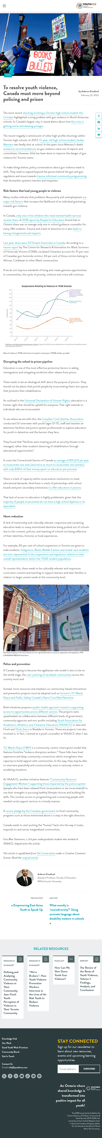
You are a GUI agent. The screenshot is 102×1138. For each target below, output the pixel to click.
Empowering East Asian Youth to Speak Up (28, 907)
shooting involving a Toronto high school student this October (43, 115)
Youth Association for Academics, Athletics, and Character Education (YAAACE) (42, 722)
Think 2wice (22, 729)
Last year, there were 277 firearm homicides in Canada (34, 243)
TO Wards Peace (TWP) (17, 747)
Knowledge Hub (9, 1038)
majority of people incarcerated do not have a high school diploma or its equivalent (44, 503)
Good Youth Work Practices (15, 1047)
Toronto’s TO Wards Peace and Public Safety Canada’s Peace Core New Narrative (43, 695)
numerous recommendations (19, 149)
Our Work (6, 1043)
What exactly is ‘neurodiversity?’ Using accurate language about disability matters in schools (67, 912)
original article (30, 857)
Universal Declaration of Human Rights (47, 400)
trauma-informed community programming (61, 176)
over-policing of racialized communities (49, 674)
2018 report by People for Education (43, 220)
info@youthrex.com (18, 1067)
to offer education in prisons (65, 487)
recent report (11, 247)
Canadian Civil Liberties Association (62, 419)
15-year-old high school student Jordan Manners (43, 142)
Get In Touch (8, 1056)
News (8, 75)
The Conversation (46, 853)
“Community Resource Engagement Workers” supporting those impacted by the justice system (44, 781)
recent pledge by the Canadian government (31, 811)
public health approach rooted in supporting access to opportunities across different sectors (43, 709)
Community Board (10, 1052)
